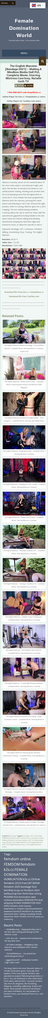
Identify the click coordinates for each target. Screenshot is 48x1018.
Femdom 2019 (25, 916)
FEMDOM (5, 838)
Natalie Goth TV (27, 840)
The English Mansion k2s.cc (16, 844)
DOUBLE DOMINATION (24, 903)
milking (4, 840)
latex (33, 896)
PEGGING (8, 896)
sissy (4, 842)
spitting (37, 916)
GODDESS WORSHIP (22, 911)
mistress (8, 899)
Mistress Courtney (14, 840)
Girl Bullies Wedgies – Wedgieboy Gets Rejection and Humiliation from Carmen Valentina (21, 947)
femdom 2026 (16, 906)
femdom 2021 (14, 838)
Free (24, 883)
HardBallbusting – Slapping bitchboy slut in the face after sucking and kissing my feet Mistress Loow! (22, 932)
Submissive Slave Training (14, 914)
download (8, 911)
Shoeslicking (38, 840)
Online (35, 879)
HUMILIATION (13, 879)
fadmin (30, 85)
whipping (8, 903)
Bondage (12, 836)
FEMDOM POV (31, 900)
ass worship (36, 911)
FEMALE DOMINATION (16, 872)
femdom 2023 (12, 883)
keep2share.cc (10, 908)
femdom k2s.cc (25, 838)
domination (18, 900)
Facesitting (30, 914)
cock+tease (38, 836)
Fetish (16, 916)
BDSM (36, 883)
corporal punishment (33, 908)
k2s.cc (27, 879)
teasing (9, 842)
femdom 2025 (12, 886)
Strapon (20, 908)
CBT (31, 836)
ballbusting (10, 893)
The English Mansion (19, 842)
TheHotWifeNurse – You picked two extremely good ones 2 (20, 954)
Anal (41, 900)
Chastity (27, 906)
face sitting (35, 893)
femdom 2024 (31, 890)
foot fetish (23, 893)
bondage (26, 836)
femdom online (37, 838)
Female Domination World (24, 28)
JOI (33, 916)
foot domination (22, 896)
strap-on (19, 890)
